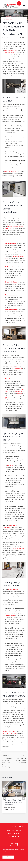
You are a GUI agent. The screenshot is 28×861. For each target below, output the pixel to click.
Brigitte (21, 226)
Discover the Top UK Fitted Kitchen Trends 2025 (21, 759)
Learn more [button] (11, 853)
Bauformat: (9, 295)
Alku (11, 366)
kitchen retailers (10, 615)
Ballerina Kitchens (11, 267)
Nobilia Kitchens (10, 243)
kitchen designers (13, 589)
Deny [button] (20, 857)
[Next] (23, 798)
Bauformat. (8, 228)
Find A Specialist (14, 833)
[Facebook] (11, 844)
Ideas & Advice (14, 837)
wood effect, (19, 391)
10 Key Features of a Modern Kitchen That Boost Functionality (7, 761)
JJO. (16, 366)
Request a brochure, (8, 731)
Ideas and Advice (7, 19)
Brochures (19, 827)
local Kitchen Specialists (9, 733)
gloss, (7, 391)
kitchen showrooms (18, 548)
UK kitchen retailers (8, 53)
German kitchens (7, 216)
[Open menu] (24, 5)
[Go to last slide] (4, 798)
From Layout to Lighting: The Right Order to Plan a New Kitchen (13, 802)
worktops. (10, 465)
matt (22, 389)
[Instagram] (17, 844)
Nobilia (9, 226)
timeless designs (17, 368)
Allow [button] (8, 857)
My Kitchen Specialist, (10, 171)
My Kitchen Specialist (9, 38)
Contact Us (9, 827)
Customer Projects (14, 830)
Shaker (19, 393)
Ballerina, (16, 226)
